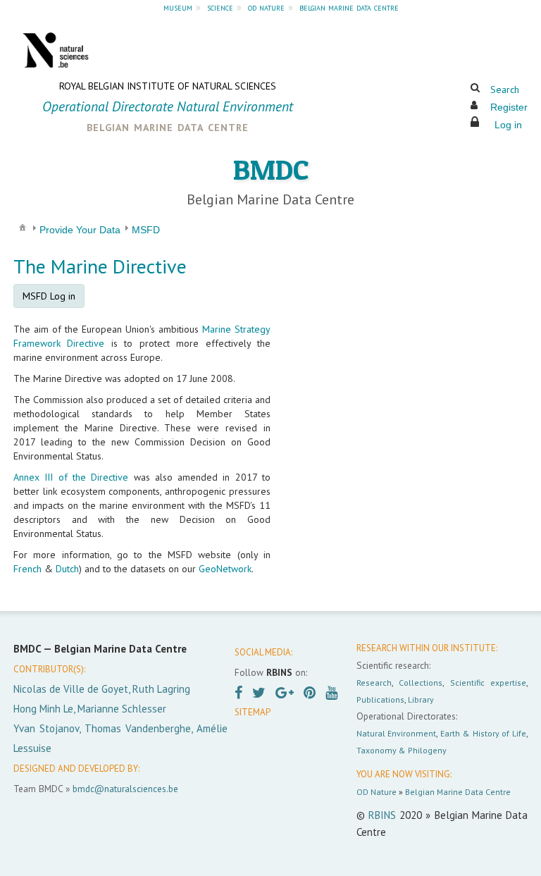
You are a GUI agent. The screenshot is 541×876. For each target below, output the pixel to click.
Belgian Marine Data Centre (458, 791)
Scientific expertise (488, 682)
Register (509, 107)
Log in (508, 124)
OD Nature (376, 791)
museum (177, 7)
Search (504, 89)
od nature (266, 7)
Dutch (67, 568)
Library (421, 699)
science (220, 7)
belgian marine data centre (349, 7)
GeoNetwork (225, 568)
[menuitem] (22, 227)
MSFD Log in (49, 296)
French (27, 568)
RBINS (382, 815)
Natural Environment (396, 733)
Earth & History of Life (483, 733)
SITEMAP (252, 712)
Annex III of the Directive (70, 477)
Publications (380, 699)
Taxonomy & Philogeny (401, 750)
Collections (420, 682)
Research (374, 682)
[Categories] (22, 227)
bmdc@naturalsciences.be (125, 788)
